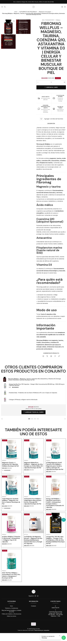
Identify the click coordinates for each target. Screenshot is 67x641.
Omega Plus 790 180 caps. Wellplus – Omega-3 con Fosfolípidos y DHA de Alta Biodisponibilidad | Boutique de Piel (55, 540)
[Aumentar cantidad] (64, 82)
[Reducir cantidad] (38, 82)
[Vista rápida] (19, 451)
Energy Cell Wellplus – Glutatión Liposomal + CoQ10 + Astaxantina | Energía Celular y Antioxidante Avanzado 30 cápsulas (55, 503)
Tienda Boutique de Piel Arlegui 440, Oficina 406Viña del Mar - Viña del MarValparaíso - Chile (55, 614)
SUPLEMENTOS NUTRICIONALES (28, 11)
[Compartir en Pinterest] (55, 356)
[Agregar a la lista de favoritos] (19, 446)
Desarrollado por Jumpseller (41, 630)
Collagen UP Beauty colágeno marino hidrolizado (23, 399)
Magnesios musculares (45, 11)
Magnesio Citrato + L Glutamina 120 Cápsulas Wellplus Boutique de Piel (10, 464)
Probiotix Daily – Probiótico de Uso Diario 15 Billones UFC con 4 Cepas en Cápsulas (33, 392)
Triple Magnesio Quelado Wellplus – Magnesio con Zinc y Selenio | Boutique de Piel (11, 501)
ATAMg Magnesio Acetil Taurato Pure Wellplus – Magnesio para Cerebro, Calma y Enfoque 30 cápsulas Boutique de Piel (54, 466)
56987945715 (55, 607)
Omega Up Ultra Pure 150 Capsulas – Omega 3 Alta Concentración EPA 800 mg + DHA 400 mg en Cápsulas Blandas (36, 385)
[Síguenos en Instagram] (35, 596)
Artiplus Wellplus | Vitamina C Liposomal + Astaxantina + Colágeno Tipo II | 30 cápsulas (11, 539)
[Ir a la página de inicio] (33, 7)
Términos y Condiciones (11, 608)
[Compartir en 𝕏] (47, 356)
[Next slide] (64, 419)
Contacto (33, 606)
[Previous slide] (2, 419)
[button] (29, 419)
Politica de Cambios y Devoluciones (11, 614)
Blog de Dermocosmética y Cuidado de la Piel (11, 611)
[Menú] (2, 7)
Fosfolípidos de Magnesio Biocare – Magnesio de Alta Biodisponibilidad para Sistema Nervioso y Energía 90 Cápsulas (33, 540)
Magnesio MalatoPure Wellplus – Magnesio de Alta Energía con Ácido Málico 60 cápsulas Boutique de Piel (33, 465)
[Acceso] (62, 7)
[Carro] (65, 7)
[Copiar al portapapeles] (59, 356)
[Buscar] (5, 7)
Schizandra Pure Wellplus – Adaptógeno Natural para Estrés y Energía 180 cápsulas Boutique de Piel (33, 501)
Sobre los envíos (11, 616)
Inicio (15, 11)
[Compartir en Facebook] (43, 356)
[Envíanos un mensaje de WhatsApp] (64, 638)
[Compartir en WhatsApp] (51, 356)
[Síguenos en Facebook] (37, 596)
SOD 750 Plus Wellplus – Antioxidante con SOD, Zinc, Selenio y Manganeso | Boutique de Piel (11, 575)
